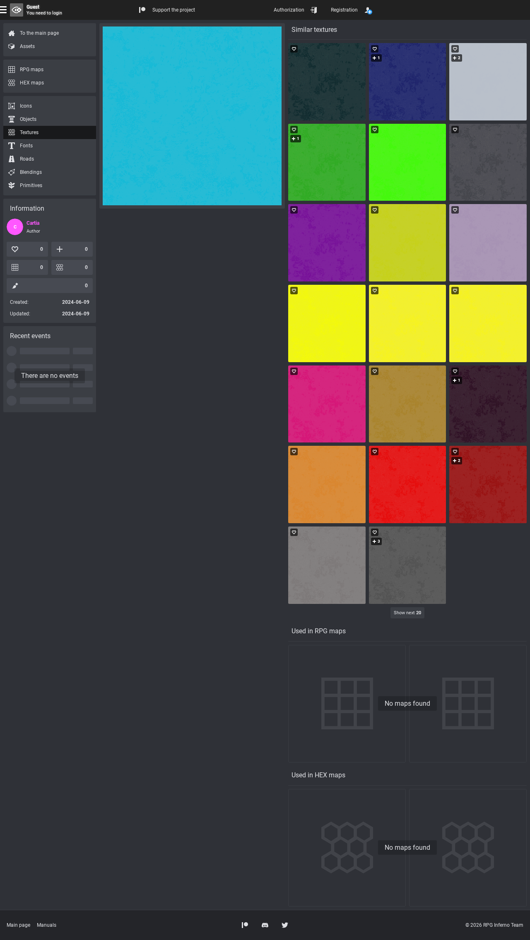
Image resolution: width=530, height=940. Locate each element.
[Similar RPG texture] (327, 81)
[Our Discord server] (265, 925)
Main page (18, 925)
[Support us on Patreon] (245, 925)
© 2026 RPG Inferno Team (494, 925)
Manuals (46, 925)
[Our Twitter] (285, 925)
